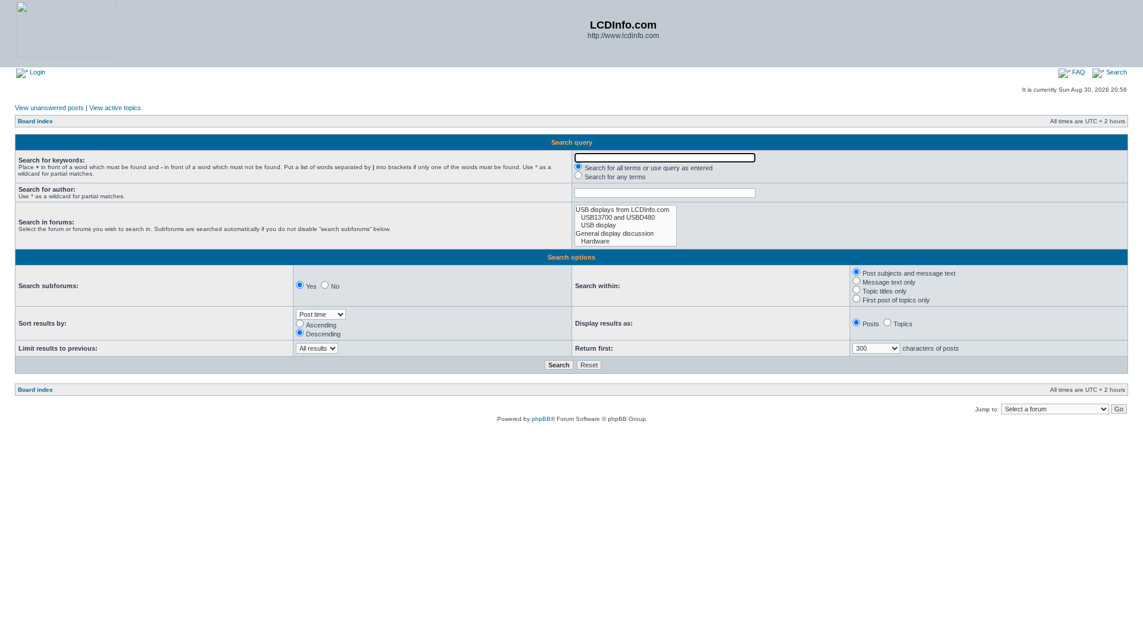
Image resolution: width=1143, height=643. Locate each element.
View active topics (115, 107)
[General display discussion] (626, 234)
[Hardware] (626, 241)
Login (36, 72)
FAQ (1077, 72)
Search (1115, 72)
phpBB (541, 419)
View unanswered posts (49, 107)
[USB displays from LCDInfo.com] (626, 210)
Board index (35, 121)
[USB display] (626, 225)
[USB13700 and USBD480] (626, 217)
